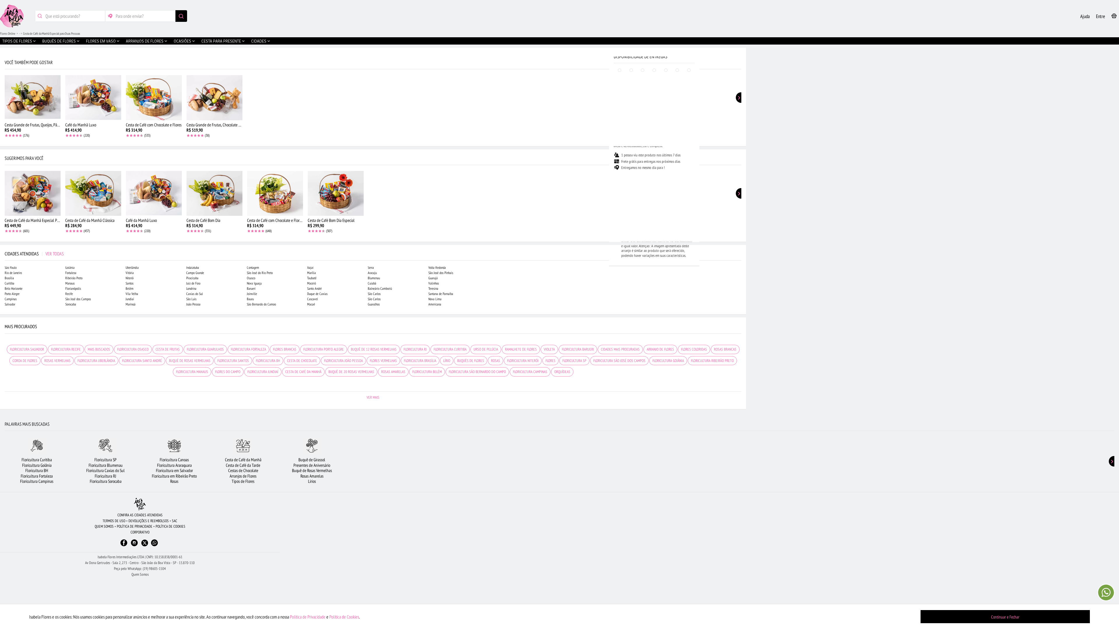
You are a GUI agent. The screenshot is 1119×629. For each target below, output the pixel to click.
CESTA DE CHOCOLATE (302, 360)
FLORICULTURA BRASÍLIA (420, 360)
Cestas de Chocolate (243, 470)
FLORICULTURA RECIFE (66, 349)
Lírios (312, 481)
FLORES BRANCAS (284, 349)
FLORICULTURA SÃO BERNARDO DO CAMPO (477, 371)
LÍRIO (446, 360)
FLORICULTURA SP (574, 360)
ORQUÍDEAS (562, 371)
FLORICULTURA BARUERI (578, 349)
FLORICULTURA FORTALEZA (248, 349)
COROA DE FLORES (25, 360)
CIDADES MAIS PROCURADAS (620, 349)
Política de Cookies (344, 617)
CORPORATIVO (140, 532)
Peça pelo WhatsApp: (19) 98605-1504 (140, 568)
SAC (174, 520)
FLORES (550, 360)
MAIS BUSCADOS (99, 349)
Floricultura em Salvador (174, 470)
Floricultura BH (36, 470)
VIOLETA (549, 349)
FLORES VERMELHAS (383, 360)
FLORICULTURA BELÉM (427, 371)
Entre (1100, 16)
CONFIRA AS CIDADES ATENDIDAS (140, 515)
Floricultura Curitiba (37, 459)
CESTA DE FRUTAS (168, 349)
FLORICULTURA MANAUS (192, 371)
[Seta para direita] (740, 124)
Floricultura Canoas (174, 459)
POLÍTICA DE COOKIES (170, 526)
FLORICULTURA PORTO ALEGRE (323, 349)
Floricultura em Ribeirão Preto (174, 476)
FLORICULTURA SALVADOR (27, 349)
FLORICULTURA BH (268, 360)
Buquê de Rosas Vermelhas (312, 470)
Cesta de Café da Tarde (243, 465)
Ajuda (1085, 16)
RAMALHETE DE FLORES (521, 349)
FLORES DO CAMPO (227, 371)
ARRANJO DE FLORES (660, 349)
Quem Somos (140, 574)
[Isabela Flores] (140, 504)
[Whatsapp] (154, 545)
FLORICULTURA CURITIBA (450, 349)
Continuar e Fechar (1005, 617)
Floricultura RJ (105, 476)
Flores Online (7, 33)
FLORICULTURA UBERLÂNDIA (96, 360)
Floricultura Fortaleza (37, 476)
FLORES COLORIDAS (694, 349)
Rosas (174, 481)
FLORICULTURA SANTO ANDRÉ (142, 360)
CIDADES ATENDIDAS (34, 254)
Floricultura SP (105, 459)
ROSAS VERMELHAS (57, 360)
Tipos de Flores (243, 481)
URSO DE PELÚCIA (486, 349)
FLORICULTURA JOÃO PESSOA (343, 360)
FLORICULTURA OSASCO (133, 349)
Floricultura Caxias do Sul (105, 470)
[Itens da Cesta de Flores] (1114, 17)
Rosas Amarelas (311, 476)
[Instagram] (134, 545)
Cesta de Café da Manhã (243, 459)
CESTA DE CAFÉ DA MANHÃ (303, 371)
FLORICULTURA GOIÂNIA (668, 360)
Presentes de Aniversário (311, 465)
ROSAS (495, 360)
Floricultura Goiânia (37, 465)
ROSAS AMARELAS (393, 371)
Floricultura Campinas (36, 481)
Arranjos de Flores (243, 476)
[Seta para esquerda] (6, 124)
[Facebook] (124, 545)
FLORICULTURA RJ (415, 349)
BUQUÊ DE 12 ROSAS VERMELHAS (374, 349)
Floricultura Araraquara (174, 465)
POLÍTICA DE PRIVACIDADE (134, 526)
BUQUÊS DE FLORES (470, 360)
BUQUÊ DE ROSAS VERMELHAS (189, 360)
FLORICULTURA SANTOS (233, 360)
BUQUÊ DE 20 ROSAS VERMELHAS (351, 371)
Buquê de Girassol (311, 459)
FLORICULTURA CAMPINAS (530, 371)
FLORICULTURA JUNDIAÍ (262, 371)
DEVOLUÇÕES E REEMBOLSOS (149, 520)
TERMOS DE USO (114, 520)
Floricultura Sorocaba (106, 481)
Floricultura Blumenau (106, 465)
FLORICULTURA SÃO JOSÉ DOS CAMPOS (619, 360)
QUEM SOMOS (104, 526)
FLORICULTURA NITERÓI (523, 360)
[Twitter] (144, 543)
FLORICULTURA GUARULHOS (205, 349)
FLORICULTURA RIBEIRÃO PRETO (712, 360)
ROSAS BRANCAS (725, 349)
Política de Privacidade (308, 617)
